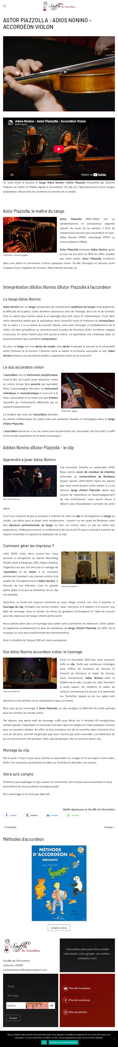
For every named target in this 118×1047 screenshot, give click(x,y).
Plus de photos (78, 1012)
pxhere (74, 411)
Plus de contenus (79, 1000)
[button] (4, 6)
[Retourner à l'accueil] (59, 6)
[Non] (114, 1038)
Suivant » (109, 827)
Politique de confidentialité (63, 1042)
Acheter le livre (59, 927)
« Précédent (10, 827)
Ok (44, 1042)
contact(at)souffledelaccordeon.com (25, 969)
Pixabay (25, 255)
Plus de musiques (79, 988)
